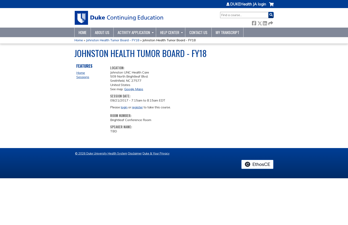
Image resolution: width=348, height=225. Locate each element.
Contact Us (198, 32)
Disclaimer (135, 153)
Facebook (254, 22)
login (124, 107)
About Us (102, 32)
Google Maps (133, 89)
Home (83, 32)
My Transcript (227, 32)
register (137, 107)
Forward (270, 22)
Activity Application (134, 32)
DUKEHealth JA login (248, 4)
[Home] (119, 18)
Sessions (82, 77)
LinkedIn (265, 22)
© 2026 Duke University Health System (101, 153)
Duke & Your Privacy (156, 153)
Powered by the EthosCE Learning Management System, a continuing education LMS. (257, 164)
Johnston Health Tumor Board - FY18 (112, 40)
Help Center (169, 32)
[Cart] (271, 6)
